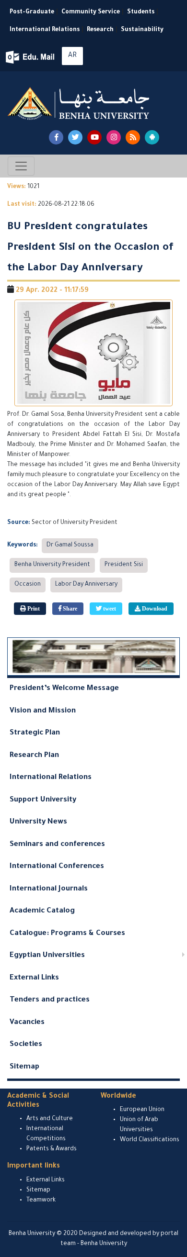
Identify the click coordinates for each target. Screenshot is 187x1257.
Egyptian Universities (47, 956)
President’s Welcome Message (64, 689)
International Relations (45, 30)
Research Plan (34, 756)
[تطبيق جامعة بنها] (152, 137)
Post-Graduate (32, 12)
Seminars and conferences (57, 845)
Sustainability (142, 30)
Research (100, 30)
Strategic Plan (35, 733)
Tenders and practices (50, 1000)
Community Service (90, 12)
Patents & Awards (51, 1149)
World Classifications (149, 1140)
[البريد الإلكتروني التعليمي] (31, 57)
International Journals (49, 889)
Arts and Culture (49, 1119)
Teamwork (41, 1200)
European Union (142, 1110)
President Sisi (124, 565)
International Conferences (57, 867)
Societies (26, 1045)
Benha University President (52, 565)
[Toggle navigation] (21, 166)
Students (140, 12)
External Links (34, 978)
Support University (43, 800)
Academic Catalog (42, 911)
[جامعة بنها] (79, 103)
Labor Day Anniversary (86, 584)
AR (72, 56)
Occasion (27, 584)
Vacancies (27, 1023)
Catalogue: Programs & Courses (67, 934)
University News (38, 822)
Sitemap (24, 1067)
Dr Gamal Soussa (70, 545)
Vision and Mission (43, 711)
